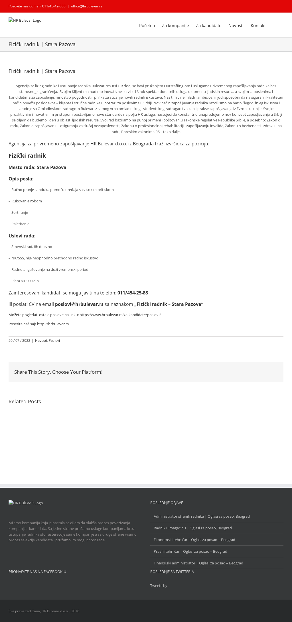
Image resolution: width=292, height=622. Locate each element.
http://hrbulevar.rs (53, 323)
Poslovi (54, 340)
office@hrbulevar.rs (86, 6)
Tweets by (158, 585)
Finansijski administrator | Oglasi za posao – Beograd (198, 563)
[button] (274, 25)
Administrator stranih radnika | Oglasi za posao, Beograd (202, 516)
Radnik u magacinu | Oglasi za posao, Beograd (193, 527)
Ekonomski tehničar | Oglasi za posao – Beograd (194, 539)
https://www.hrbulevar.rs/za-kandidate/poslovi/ (120, 314)
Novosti (41, 340)
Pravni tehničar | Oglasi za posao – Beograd (190, 551)
